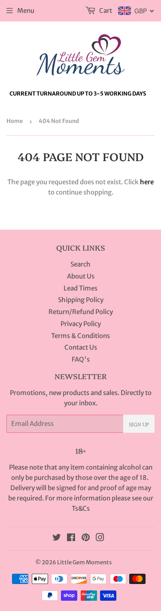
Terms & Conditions (80, 336)
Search (80, 264)
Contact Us (80, 347)
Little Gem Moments (84, 562)
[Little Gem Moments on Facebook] (71, 538)
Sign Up (139, 424)
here (147, 182)
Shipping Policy (80, 300)
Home (14, 121)
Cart (105, 10)
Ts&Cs (81, 508)
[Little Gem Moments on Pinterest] (85, 538)
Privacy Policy (81, 324)
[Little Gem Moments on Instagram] (100, 538)
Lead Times (80, 288)
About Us (80, 276)
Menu (25, 10)
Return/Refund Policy (81, 312)
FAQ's (81, 359)
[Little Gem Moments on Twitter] (56, 538)
